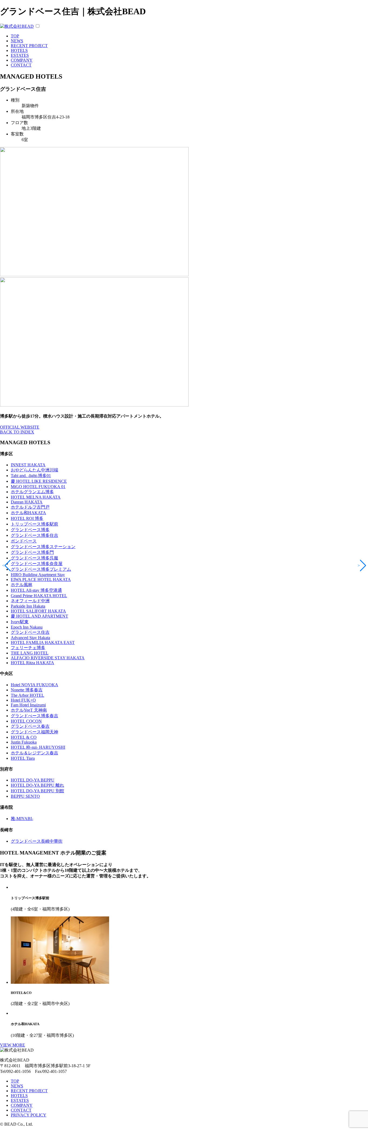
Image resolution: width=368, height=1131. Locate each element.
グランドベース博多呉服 (34, 558)
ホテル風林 (21, 584)
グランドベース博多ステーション (43, 546)
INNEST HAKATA (28, 465)
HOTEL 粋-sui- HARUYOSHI (38, 747)
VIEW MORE (12, 1045)
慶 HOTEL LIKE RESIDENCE (39, 481)
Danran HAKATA (27, 502)
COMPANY (22, 60)
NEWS (17, 40)
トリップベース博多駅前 (34, 524)
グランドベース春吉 (30, 726)
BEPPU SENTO (25, 796)
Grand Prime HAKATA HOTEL (39, 595)
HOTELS (19, 50)
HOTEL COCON (26, 721)
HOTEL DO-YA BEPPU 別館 (37, 791)
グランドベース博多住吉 (34, 535)
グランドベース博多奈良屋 (37, 563)
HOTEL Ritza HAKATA (32, 662)
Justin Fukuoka (24, 742)
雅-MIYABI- (22, 818)
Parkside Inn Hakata (28, 606)
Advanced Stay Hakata (30, 637)
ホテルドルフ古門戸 (30, 507)
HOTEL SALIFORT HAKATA (38, 611)
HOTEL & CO (24, 737)
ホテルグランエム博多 (32, 491)
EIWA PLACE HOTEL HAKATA (41, 579)
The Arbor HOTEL (27, 695)
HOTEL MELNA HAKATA (36, 497)
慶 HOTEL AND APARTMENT (39, 616)
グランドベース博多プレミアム (41, 569)
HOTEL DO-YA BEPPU (32, 780)
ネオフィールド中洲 (30, 600)
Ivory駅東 (20, 621)
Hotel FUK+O (23, 700)
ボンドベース (24, 541)
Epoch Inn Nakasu (27, 627)
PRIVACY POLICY (28, 1115)
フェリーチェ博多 (28, 647)
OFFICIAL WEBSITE (19, 427)
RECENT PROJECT (29, 45)
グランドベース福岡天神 (34, 732)
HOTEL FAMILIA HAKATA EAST (43, 642)
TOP (15, 36)
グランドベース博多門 (32, 552)
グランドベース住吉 (30, 632)
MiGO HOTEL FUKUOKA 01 (38, 486)
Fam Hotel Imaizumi (28, 705)
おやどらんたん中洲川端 (34, 470)
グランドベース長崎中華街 (37, 841)
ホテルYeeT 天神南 (29, 710)
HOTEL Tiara (23, 758)
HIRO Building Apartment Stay (38, 574)
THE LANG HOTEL (29, 653)
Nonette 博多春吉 (27, 690)
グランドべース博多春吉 (34, 715)
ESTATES (20, 55)
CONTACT (21, 65)
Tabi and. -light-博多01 (31, 475)
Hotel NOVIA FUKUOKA (34, 684)
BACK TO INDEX (17, 432)
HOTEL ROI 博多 (27, 518)
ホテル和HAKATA (28, 512)
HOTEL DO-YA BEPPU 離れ (37, 785)
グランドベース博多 (30, 529)
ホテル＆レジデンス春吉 (34, 753)
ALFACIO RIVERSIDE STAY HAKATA (48, 658)
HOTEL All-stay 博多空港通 (36, 590)
